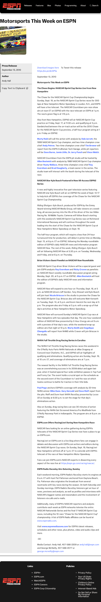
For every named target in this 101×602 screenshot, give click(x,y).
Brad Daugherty (59, 168)
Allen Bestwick (44, 161)
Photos (58, 5)
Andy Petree (48, 145)
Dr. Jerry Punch (75, 152)
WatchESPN (39, 580)
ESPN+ (37, 572)
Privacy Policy (84, 572)
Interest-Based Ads (87, 588)
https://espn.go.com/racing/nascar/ (77, 463)
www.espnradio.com (46, 521)
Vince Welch (93, 152)
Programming (71, 5)
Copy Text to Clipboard (13, 88)
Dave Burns (49, 152)
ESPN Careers (40, 584)
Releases (28, 5)
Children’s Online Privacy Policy (86, 583)
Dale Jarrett (87, 139)
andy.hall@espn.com (89, 544)
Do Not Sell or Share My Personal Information (87, 594)
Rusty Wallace (50, 165)
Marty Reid (42, 139)
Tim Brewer (91, 145)
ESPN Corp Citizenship (45, 588)
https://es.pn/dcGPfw (47, 71)
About (83, 5)
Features (39, 5)
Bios (49, 5)
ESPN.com (39, 576)
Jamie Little (61, 152)
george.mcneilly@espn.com (50, 551)
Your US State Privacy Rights (85, 577)
